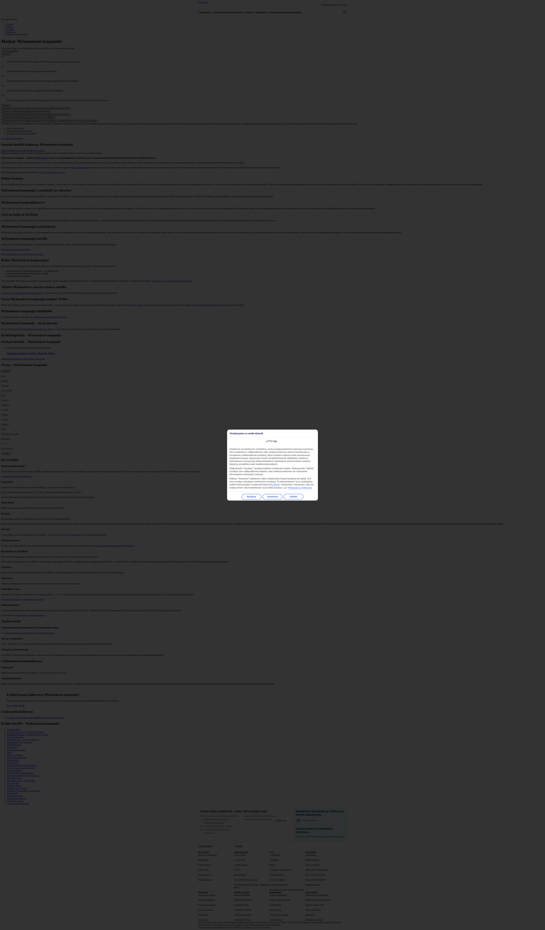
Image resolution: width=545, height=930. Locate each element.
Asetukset (272, 496)
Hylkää (293, 496)
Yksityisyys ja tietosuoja (300, 488)
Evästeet (275, 484)
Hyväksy (251, 496)
